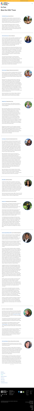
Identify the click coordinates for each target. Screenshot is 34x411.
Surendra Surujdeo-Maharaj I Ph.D (6, 232)
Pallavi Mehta (4, 179)
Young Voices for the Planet (16, 314)
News (32, 408)
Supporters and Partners (4, 376)
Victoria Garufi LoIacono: (5, 35)
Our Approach (31, 406)
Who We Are (31, 405)
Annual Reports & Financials (4, 382)
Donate (31, 393)
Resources (32, 407)
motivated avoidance (5, 324)
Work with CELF (3, 381)
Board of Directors (3, 373)
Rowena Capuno (4, 70)
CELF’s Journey (3, 379)
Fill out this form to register (24, 0)
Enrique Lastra (4, 201)
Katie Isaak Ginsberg (5, 341)
